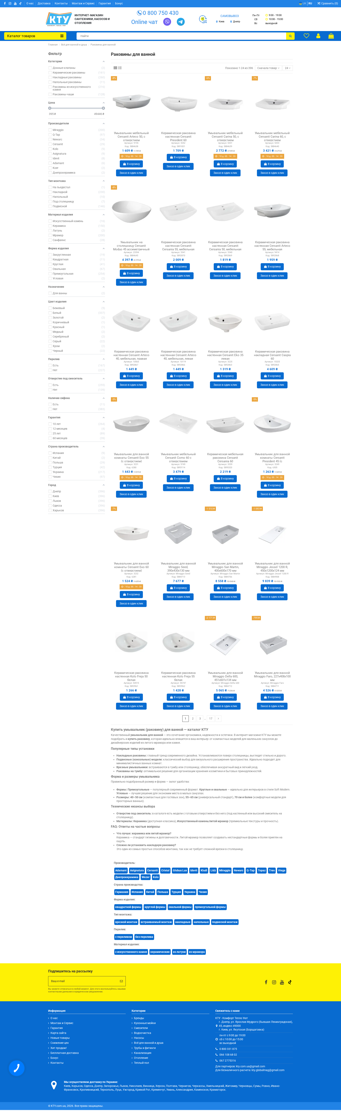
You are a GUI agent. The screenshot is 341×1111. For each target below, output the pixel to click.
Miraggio (224, 870)
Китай (150, 892)
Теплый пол (141, 1062)
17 (210, 718)
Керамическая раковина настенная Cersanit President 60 (178, 136)
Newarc (238, 870)
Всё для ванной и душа (148, 1042)
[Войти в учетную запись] (318, 36)
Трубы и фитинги (145, 1048)
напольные (201, 922)
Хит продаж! (59, 1048)
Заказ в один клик (131, 172)
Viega (281, 870)
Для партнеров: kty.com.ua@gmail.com (240, 1066)
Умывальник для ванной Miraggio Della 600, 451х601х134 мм (225, 676)
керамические (160, 951)
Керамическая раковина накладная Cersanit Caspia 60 (272, 355)
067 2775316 (227, 1060)
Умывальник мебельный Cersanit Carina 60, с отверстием (272, 136)
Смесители (141, 1028)
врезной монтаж (126, 922)
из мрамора (197, 951)
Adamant (121, 870)
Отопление (141, 1057)
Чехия (203, 892)
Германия (121, 892)
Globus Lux (180, 870)
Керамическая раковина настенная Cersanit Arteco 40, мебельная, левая (178, 355)
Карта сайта (58, 1032)
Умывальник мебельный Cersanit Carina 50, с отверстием (225, 136)
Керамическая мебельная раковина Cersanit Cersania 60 (225, 457)
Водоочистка (142, 1032)
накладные (182, 922)
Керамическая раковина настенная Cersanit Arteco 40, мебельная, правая (131, 355)
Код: (127, 146)
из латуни (179, 951)
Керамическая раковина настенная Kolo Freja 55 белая (178, 676)
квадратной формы (128, 907)
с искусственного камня (131, 951)
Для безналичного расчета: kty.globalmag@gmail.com (249, 1070)
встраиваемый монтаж (156, 922)
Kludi (204, 870)
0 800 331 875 (228, 1048)
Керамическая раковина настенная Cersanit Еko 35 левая (225, 355)
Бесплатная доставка (65, 1052)
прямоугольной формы (210, 907)
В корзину (133, 163)
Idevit (193, 870)
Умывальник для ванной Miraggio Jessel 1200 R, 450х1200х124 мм (272, 567)
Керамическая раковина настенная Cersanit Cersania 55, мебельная (178, 245)
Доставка (44, 3)
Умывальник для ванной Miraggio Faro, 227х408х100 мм (272, 676)
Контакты (61, 3)
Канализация (142, 1052)
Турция (176, 892)
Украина (189, 892)
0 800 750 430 (161, 13)
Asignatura (137, 870)
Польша (162, 892)
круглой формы (155, 907)
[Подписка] (121, 981)
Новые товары (60, 1037)
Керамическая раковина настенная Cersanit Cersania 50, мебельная (225, 245)
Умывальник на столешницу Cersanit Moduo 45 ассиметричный (131, 245)
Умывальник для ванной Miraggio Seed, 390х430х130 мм (178, 567)
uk (304, 3)
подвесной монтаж (225, 922)
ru (310, 3)
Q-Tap (251, 870)
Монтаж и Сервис (83, 3)
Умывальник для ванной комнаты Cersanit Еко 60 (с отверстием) (131, 567)
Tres (272, 870)
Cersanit (152, 870)
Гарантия (105, 3)
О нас (30, 3)
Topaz (262, 870)
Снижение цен (60, 1042)
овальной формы (180, 907)
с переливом (123, 936)
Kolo (156, 877)
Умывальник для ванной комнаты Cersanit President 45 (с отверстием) (272, 459)
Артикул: (128, 143)
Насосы (139, 1037)
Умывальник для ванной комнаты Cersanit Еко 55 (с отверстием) (131, 457)
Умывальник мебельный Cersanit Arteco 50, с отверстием (131, 136)
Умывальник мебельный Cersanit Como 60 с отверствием (178, 457)
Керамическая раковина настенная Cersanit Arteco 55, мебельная (272, 245)
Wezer (146, 877)
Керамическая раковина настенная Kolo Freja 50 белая (131, 676)
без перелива (144, 936)
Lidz (213, 870)
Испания (137, 892)
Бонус (119, 3)
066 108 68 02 (228, 1054)
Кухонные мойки (145, 1023)
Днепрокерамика (126, 877)
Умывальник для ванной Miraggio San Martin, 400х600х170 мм (225, 567)
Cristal (165, 870)
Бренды (139, 1018)
